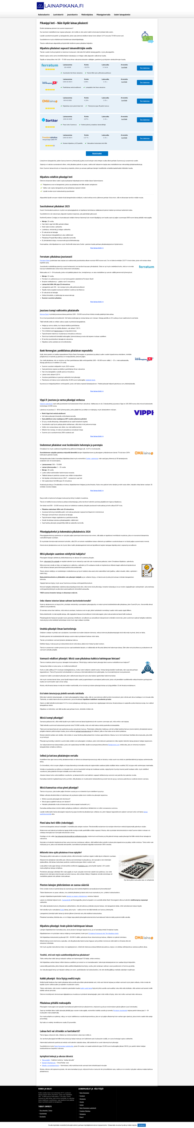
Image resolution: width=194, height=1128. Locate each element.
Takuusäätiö (46, 1060)
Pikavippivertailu (103, 14)
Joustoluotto (72, 14)
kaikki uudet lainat (86, 988)
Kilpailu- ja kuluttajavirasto (50, 1065)
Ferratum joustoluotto (120, 1010)
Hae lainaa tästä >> (97, 391)
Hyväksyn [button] (142, 1125)
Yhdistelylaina (87, 14)
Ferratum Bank (45, 260)
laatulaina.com (83, 866)
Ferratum (82, 1096)
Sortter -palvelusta (92, 458)
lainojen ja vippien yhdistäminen (76, 896)
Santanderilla (66, 900)
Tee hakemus (145, 68)
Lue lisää (124, 67)
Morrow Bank (44, 314)
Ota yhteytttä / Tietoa (46, 1110)
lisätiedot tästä (90, 380)
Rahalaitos (83, 1114)
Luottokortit (58, 14)
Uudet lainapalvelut (122, 14)
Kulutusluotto (44, 14)
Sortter (82, 1105)
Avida (62, 910)
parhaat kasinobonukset (83, 731)
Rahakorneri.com (114, 745)
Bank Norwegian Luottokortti (88, 1108)
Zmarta (82, 1102)
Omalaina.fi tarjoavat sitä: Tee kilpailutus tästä (103, 933)
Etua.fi (81, 1117)
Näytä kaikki (97, 153)
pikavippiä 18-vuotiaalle (51, 561)
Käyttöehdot (43, 1113)
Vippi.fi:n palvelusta (46, 404)
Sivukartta (43, 1116)
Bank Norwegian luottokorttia (63, 1046)
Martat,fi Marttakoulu (48, 1063)
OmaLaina (83, 1099)
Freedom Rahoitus (85, 1111)
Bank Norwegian (84, 1093)
